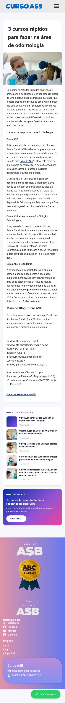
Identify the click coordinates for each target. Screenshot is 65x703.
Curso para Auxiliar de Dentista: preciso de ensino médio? (38, 445)
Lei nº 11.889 (26, 161)
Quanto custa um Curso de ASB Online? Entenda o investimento (38, 432)
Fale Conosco (48, 694)
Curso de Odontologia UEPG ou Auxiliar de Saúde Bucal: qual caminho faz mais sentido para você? (38, 473)
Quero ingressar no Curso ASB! (21, 394)
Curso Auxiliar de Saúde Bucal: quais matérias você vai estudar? (36, 419)
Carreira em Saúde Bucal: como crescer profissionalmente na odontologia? (38, 458)
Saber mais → (16, 518)
